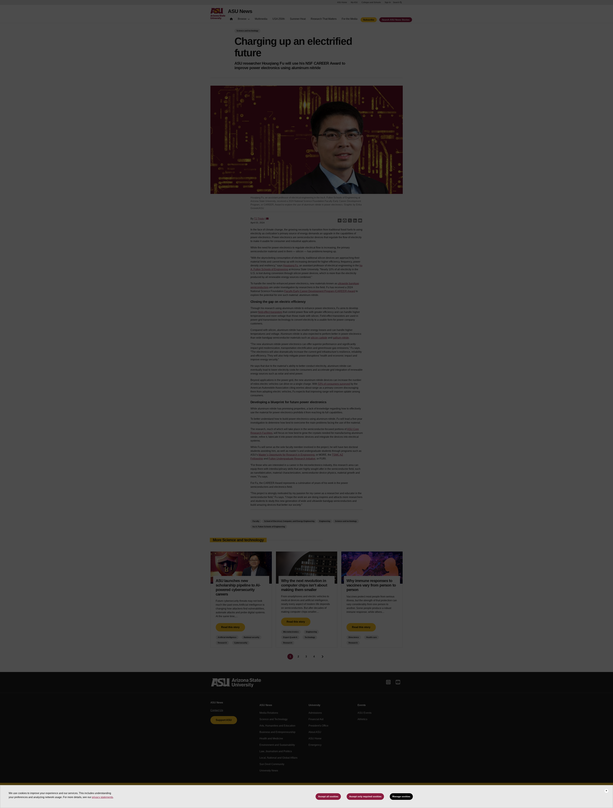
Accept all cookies (328, 796)
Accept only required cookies (365, 796)
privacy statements (102, 797)
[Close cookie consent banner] (606, 791)
